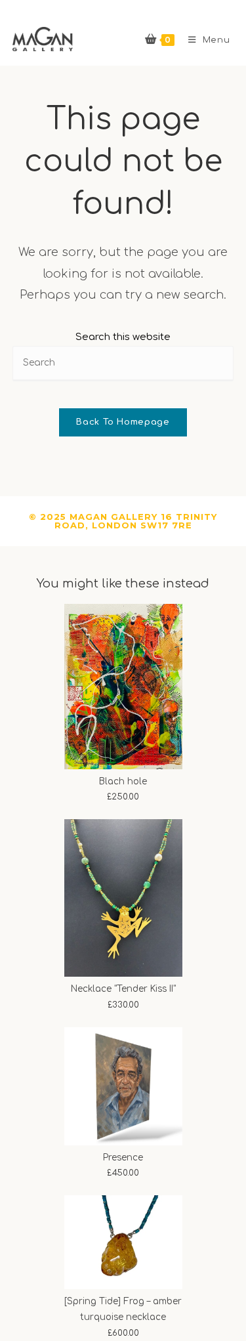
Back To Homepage (122, 422)
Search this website (123, 337)
